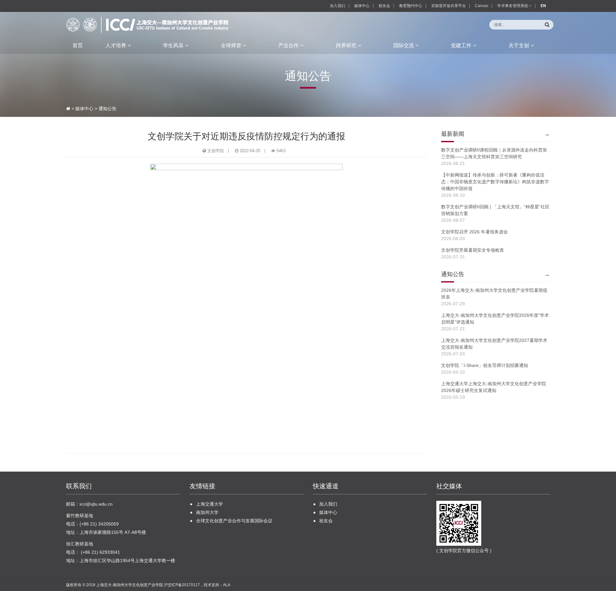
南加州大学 (207, 512)
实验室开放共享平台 (448, 6)
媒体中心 (362, 6)
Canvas (481, 6)
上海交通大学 (209, 504)
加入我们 (337, 6)
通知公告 (107, 108)
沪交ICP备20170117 (182, 585)
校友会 (384, 6)
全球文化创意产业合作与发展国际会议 (234, 520)
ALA (226, 585)
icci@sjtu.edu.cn (96, 504)
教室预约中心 (410, 6)
